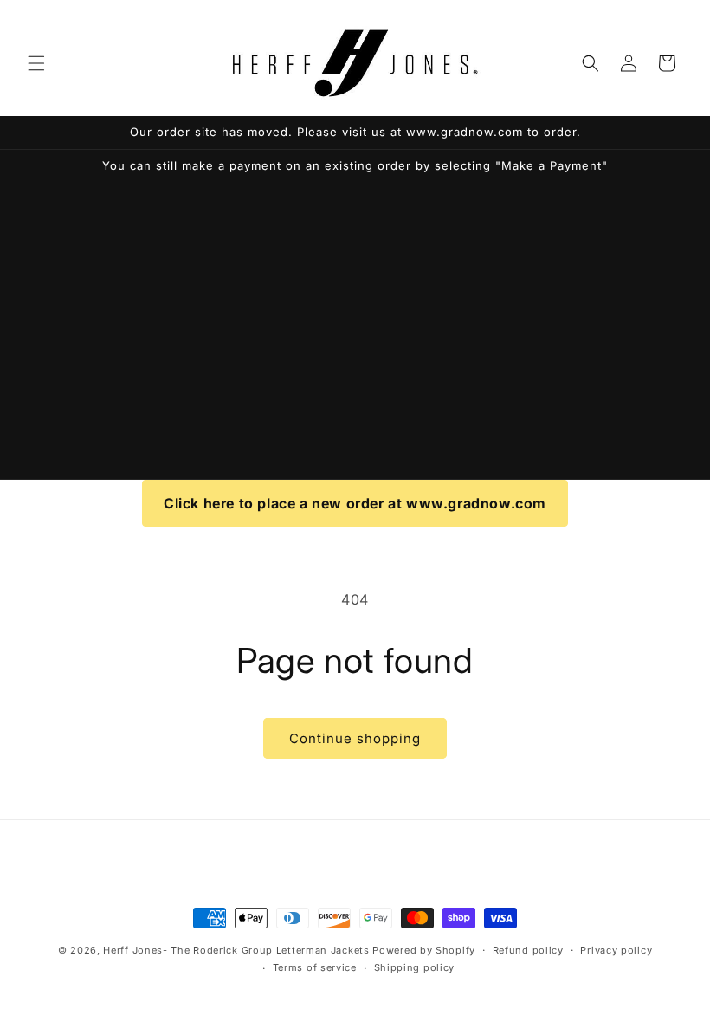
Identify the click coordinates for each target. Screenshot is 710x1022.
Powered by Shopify (423, 950)
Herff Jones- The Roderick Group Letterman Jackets (236, 950)
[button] (36, 63)
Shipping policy (414, 967)
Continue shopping (355, 738)
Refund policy (528, 950)
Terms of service (315, 967)
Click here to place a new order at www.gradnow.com (355, 503)
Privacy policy (616, 950)
